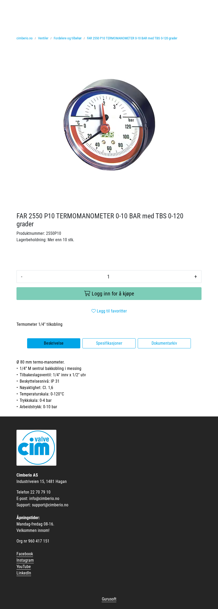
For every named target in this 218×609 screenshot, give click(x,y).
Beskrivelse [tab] (54, 343)
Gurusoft (109, 599)
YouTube (23, 566)
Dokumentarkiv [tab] (164, 343)
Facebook (24, 553)
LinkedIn (23, 572)
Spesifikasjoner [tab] (109, 343)
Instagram (25, 560)
